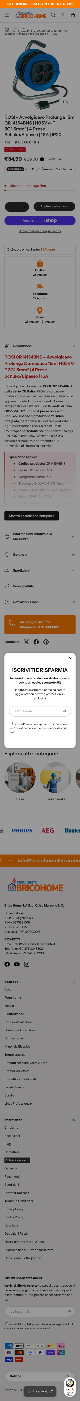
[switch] (70, 1394)
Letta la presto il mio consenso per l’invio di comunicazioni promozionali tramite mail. (38, 728)
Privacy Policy (31, 724)
